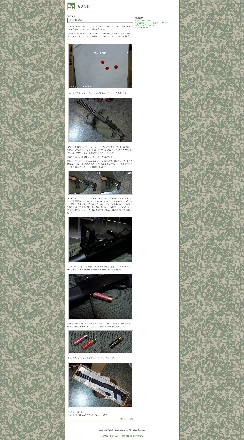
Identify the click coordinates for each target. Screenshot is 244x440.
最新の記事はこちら (143, 20)
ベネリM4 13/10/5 (142, 28)
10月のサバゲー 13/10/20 (144, 25)
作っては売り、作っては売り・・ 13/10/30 (151, 23)
